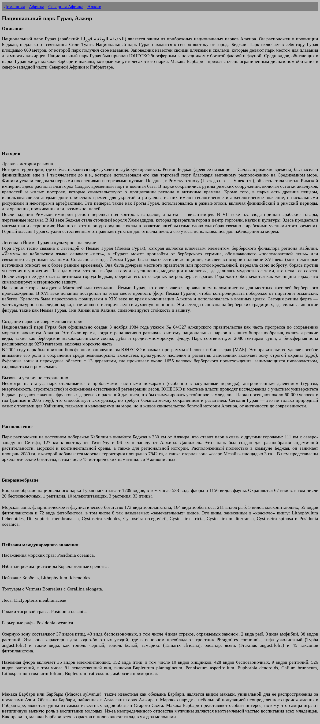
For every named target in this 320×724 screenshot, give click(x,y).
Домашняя (14, 6)
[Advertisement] (142, 113)
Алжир (94, 6)
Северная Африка (65, 6)
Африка (36, 6)
